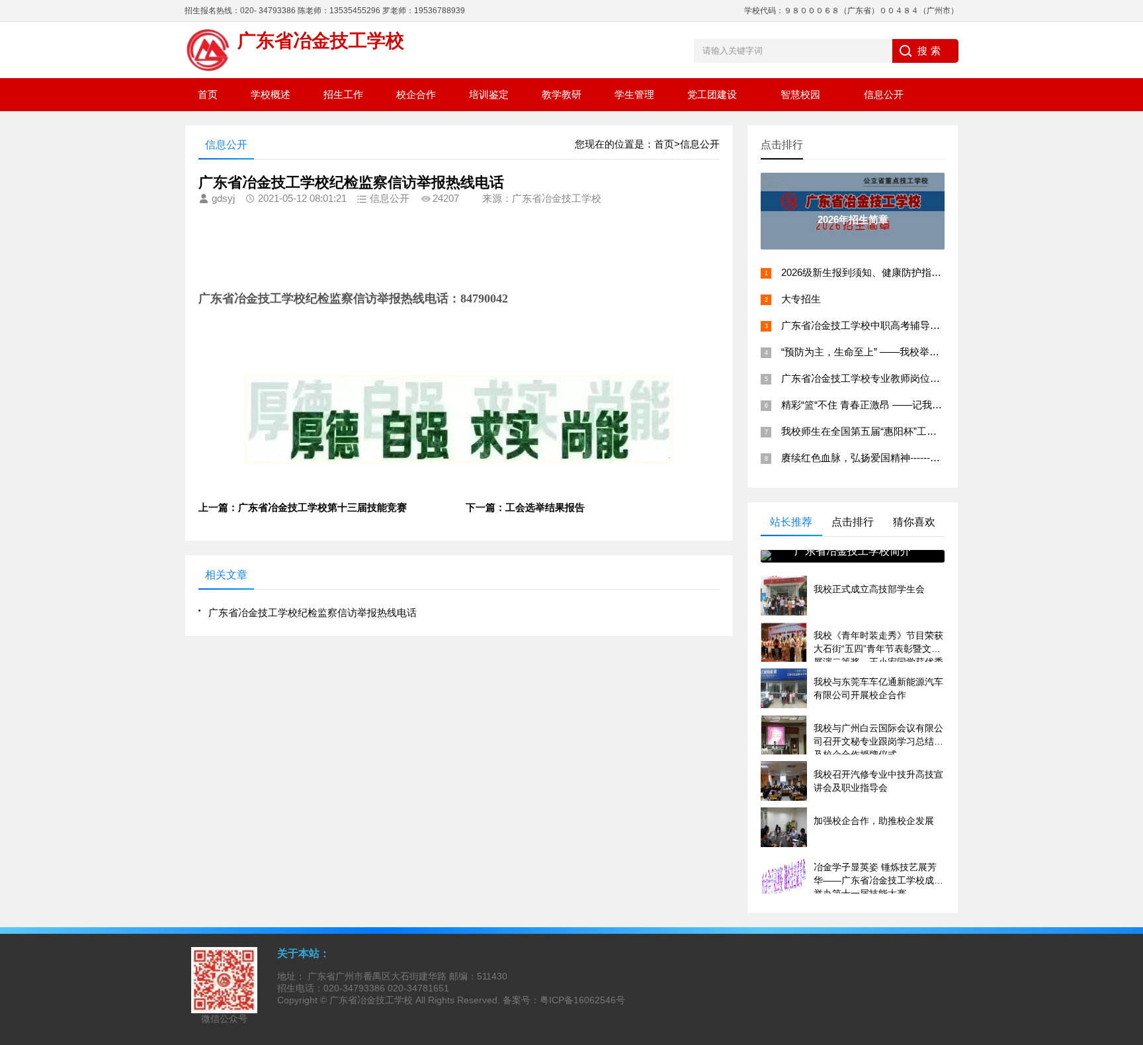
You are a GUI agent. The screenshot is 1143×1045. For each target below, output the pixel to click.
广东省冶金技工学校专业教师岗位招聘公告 (875, 378)
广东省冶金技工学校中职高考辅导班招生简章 (880, 325)
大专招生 (801, 298)
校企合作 (416, 94)
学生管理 (634, 94)
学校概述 (270, 94)
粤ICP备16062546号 (582, 1000)
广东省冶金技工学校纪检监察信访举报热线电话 (312, 612)
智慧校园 (800, 94)
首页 (208, 94)
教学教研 (561, 94)
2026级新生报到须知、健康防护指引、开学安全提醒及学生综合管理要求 (940, 272)
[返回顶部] (1129, 926)
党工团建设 (712, 94)
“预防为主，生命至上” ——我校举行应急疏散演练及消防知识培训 (924, 351)
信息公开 (884, 94)
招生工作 (343, 94)
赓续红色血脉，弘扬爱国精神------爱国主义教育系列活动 (905, 457)
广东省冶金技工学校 (371, 1000)
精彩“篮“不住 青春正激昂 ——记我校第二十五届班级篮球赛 (911, 404)
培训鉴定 (489, 94)
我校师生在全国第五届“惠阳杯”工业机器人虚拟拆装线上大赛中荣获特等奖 (943, 431)
